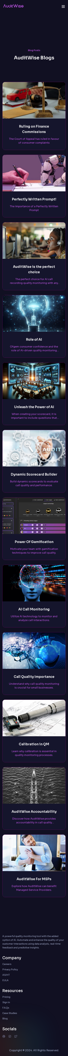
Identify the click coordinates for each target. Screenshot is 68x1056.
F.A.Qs (5, 1007)
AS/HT (6, 974)
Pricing (6, 997)
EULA (5, 980)
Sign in (6, 1002)
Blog (5, 1018)
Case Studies (9, 1013)
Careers (6, 964)
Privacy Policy (10, 969)
